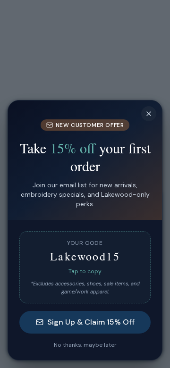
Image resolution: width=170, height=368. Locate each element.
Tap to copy (85, 271)
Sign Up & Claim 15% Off (91, 322)
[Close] (148, 113)
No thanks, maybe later (85, 345)
